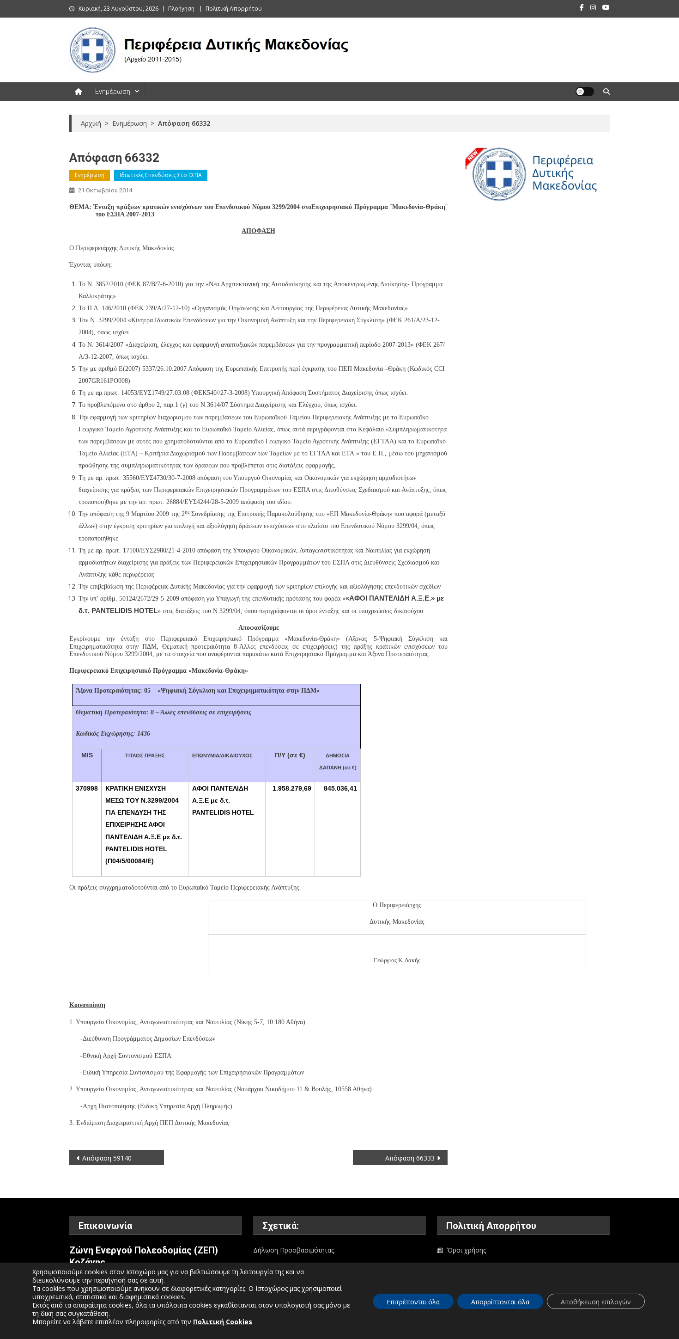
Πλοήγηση (181, 8)
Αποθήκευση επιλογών (596, 1301)
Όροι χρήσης (466, 1250)
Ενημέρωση (112, 91)
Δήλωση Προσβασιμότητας (293, 1250)
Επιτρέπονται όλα (413, 1301)
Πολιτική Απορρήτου (234, 8)
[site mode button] (585, 91)
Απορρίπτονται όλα (500, 1301)
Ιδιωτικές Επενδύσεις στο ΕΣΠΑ (161, 175)
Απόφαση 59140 (107, 1158)
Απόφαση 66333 (410, 1158)
